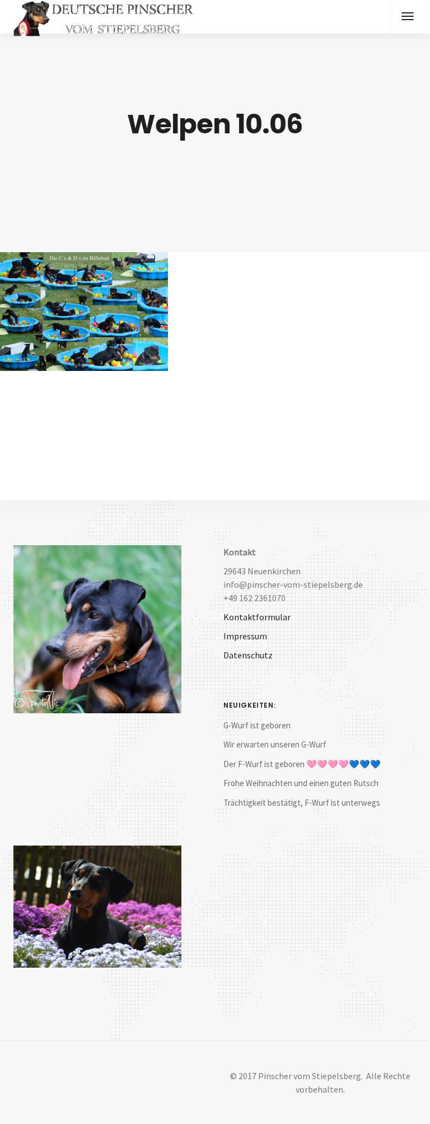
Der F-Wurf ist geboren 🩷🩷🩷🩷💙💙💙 (302, 764)
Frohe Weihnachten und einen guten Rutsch (300, 783)
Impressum (245, 636)
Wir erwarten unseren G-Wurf (274, 744)
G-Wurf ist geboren (257, 725)
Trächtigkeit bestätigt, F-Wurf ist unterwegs (301, 802)
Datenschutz (248, 655)
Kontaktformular (257, 617)
